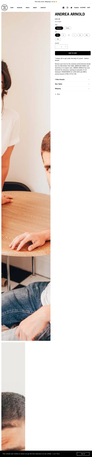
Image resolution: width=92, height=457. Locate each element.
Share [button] (58, 94)
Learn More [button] (56, 453)
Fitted (67, 28)
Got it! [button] (83, 453)
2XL (87, 35)
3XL (58, 39)
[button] (76, 7)
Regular (59, 28)
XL (80, 35)
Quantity (57, 43)
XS (57, 35)
